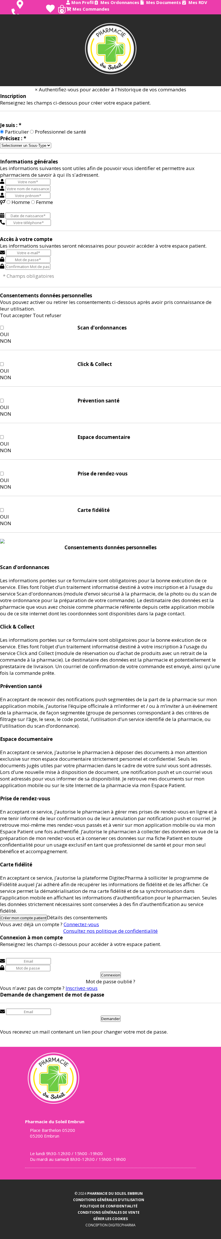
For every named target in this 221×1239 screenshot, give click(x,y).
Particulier (17, 131)
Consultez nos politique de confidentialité (110, 931)
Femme (44, 202)
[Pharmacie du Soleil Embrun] (110, 48)
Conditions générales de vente (109, 1212)
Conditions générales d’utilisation (108, 1199)
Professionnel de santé (60, 131)
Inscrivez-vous (82, 988)
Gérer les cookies (110, 1218)
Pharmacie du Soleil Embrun (115, 1193)
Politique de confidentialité (109, 1206)
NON (5, 341)
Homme (21, 202)
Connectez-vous (81, 924)
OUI (4, 334)
